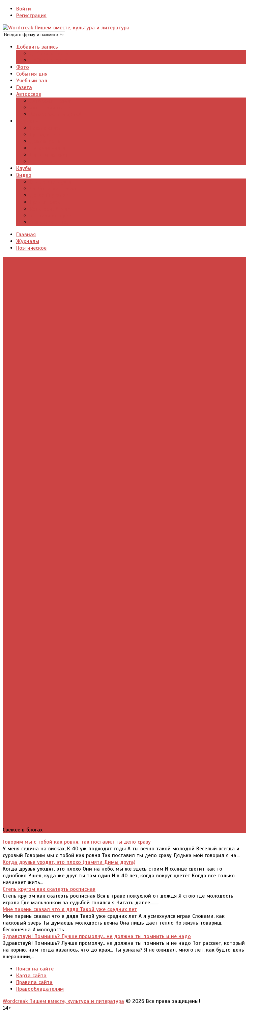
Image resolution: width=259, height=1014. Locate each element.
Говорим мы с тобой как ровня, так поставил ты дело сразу (77, 842)
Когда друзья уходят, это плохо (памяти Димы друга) (69, 862)
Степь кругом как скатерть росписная (49, 889)
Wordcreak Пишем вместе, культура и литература (63, 1001)
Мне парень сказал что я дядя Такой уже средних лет (70, 909)
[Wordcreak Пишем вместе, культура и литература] (66, 27)
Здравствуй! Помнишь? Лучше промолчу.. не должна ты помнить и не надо (97, 936)
